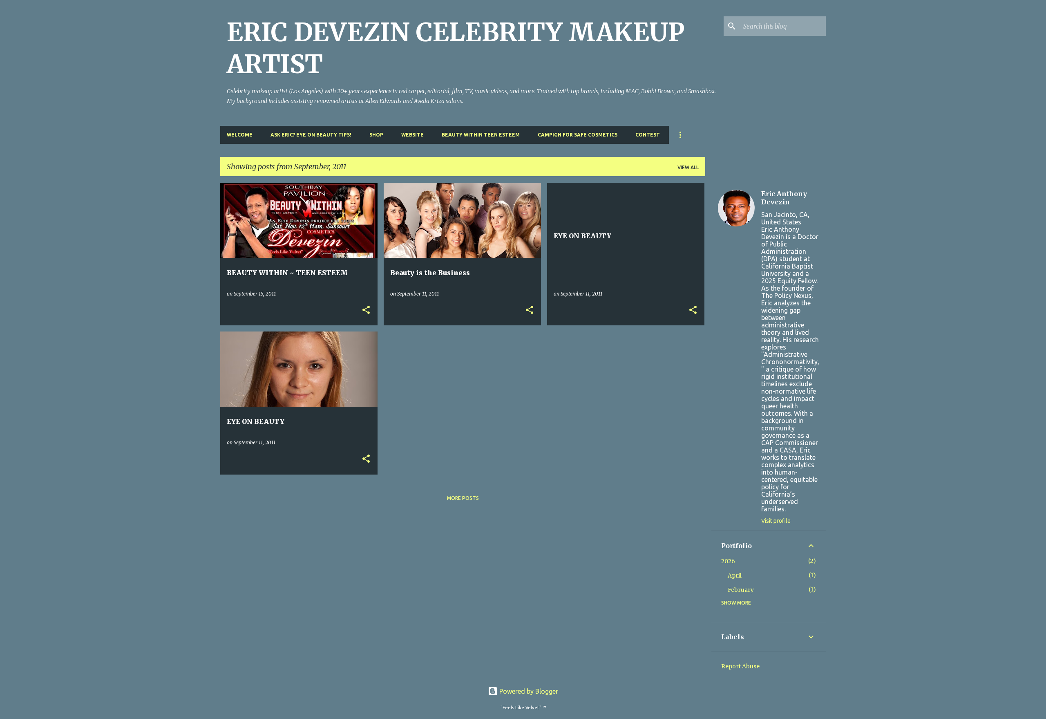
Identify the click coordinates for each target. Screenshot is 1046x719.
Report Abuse (740, 666)
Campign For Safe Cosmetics (577, 134)
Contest (647, 134)
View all (688, 167)
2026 (728, 561)
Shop (376, 134)
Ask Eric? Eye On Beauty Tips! (310, 134)
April (735, 575)
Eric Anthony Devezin (784, 198)
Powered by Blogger (528, 691)
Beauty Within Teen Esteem (481, 134)
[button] (366, 310)
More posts (463, 498)
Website (412, 134)
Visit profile (776, 520)
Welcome (240, 134)
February (741, 590)
